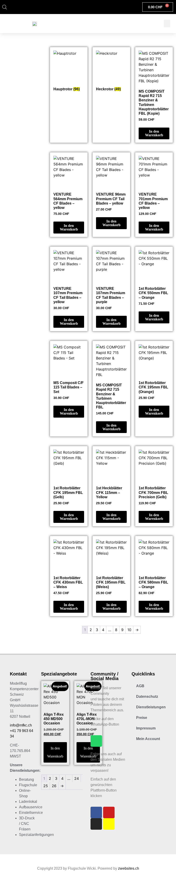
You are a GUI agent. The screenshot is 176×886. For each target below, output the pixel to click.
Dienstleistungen (151, 707)
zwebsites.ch (128, 868)
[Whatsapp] (96, 741)
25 (45, 785)
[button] (167, 23)
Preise (141, 718)
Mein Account (148, 739)
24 (76, 778)
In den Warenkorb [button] (154, 133)
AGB (140, 686)
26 (54, 785)
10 (129, 629)
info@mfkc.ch (21, 725)
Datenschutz (147, 696)
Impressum (146, 728)
